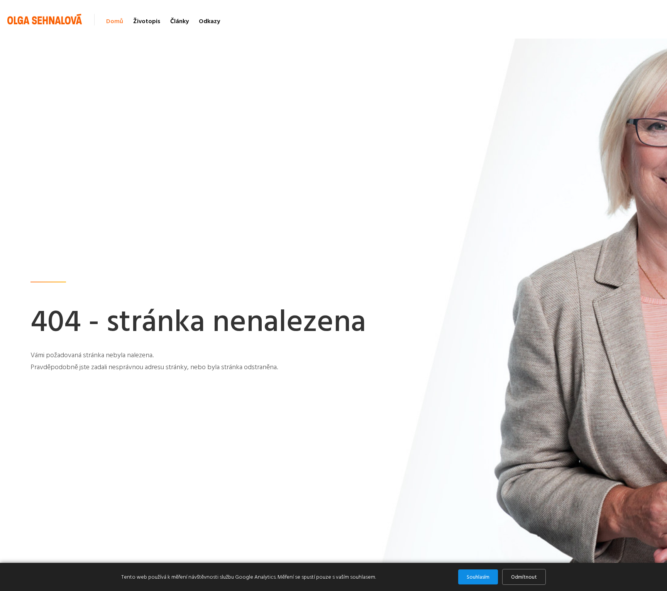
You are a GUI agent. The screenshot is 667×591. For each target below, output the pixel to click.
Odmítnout (524, 576)
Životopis (146, 21)
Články (179, 21)
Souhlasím (478, 576)
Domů (114, 21)
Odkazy (209, 21)
